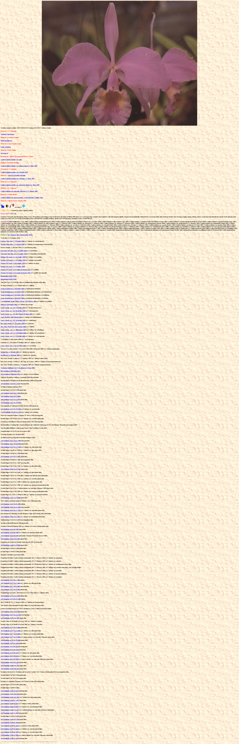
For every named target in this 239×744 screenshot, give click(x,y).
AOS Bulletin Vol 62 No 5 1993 (10, 517)
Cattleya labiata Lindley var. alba (11, 159)
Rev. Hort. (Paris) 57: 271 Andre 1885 (13, 323)
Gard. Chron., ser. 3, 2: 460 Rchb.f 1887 (13, 330)
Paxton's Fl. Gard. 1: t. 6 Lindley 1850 (13, 266)
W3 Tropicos (12, 235)
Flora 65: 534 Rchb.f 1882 (9, 304)
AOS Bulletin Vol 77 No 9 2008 (11, 627)
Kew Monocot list (22, 235)
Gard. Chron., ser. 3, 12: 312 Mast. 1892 (13, 346)
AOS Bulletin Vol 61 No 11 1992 (11, 504)
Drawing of (4, 153)
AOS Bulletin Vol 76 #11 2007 (10, 618)
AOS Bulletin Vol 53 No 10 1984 (11, 444)
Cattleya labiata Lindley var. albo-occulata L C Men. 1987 (19, 166)
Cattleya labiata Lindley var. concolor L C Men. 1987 (17, 178)
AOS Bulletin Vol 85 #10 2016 (10, 694)
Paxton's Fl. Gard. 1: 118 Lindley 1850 (13, 263)
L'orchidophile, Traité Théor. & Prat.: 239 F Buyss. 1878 (19, 301)
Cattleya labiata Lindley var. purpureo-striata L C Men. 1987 (20, 185)
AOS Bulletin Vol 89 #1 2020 (10, 722)
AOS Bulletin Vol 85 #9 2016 (10, 691)
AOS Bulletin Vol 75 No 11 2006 (11, 615)
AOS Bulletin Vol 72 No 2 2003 (10, 586)
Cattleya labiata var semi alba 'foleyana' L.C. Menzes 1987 (19, 191)
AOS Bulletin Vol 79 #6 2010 (10, 646)
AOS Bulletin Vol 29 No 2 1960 (10, 396)
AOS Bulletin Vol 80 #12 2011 (10, 665)
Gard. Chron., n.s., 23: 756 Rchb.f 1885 (13, 320)
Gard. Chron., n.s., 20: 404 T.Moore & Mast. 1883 (16, 314)
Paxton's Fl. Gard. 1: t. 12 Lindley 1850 (13, 257)
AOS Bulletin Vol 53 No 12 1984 (11, 447)
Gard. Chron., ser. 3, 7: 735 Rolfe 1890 (13, 336)
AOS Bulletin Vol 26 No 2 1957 (10, 384)
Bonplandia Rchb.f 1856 (8, 279)
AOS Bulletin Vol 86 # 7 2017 (10, 700)
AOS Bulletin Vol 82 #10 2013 (10, 669)
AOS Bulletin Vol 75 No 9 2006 (10, 612)
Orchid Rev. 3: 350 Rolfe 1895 (10, 355)
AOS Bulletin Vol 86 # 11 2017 (10, 710)
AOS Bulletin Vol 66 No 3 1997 (11, 539)
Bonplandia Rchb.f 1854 (8, 276)
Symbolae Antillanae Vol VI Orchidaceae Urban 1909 (18, 368)
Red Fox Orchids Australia (16, 175)
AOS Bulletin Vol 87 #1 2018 (10, 713)
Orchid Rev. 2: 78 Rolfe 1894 (10, 352)
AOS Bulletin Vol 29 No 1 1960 (10, 393)
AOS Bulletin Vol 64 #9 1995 (10, 536)
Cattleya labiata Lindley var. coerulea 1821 (14, 172)
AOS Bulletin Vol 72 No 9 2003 (10, 589)
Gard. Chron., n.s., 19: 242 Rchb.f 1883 (13, 311)
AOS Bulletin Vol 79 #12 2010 (10, 662)
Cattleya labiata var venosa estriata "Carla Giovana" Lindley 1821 (22, 197)
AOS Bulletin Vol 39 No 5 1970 (12, 412)
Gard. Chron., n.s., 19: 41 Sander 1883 (13, 308)
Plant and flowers (6, 140)
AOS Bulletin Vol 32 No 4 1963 (10, 399)
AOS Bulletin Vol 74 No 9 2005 (10, 596)
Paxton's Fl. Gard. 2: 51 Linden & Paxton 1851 (16, 270)
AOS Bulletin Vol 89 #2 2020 (10, 732)
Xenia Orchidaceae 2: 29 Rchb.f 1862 (12, 289)
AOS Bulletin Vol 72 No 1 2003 (10, 580)
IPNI (31, 235)
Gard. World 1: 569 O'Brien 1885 (11, 317)
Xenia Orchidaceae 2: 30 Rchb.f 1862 (12, 295)
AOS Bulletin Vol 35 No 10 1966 (11, 409)
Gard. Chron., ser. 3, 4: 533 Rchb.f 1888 (13, 333)
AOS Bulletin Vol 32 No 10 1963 (11, 403)
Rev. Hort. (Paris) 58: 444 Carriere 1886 (13, 327)
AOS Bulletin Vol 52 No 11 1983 (11, 441)
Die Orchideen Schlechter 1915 (10, 371)
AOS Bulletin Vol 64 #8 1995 (10, 529)
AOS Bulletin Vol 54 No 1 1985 (10, 456)
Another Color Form (7, 134)
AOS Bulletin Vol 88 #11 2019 (10, 719)
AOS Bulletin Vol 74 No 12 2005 (11, 599)
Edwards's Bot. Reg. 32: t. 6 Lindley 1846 (14, 251)
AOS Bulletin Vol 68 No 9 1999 (10, 545)
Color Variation (6, 147)
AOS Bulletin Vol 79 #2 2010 (10, 643)
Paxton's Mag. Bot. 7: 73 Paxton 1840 (12, 241)
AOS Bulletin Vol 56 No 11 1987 (11, 469)
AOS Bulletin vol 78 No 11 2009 (11, 640)
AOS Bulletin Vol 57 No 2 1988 (10, 498)
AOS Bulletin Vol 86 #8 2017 (10, 703)
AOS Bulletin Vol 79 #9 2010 (10, 650)
